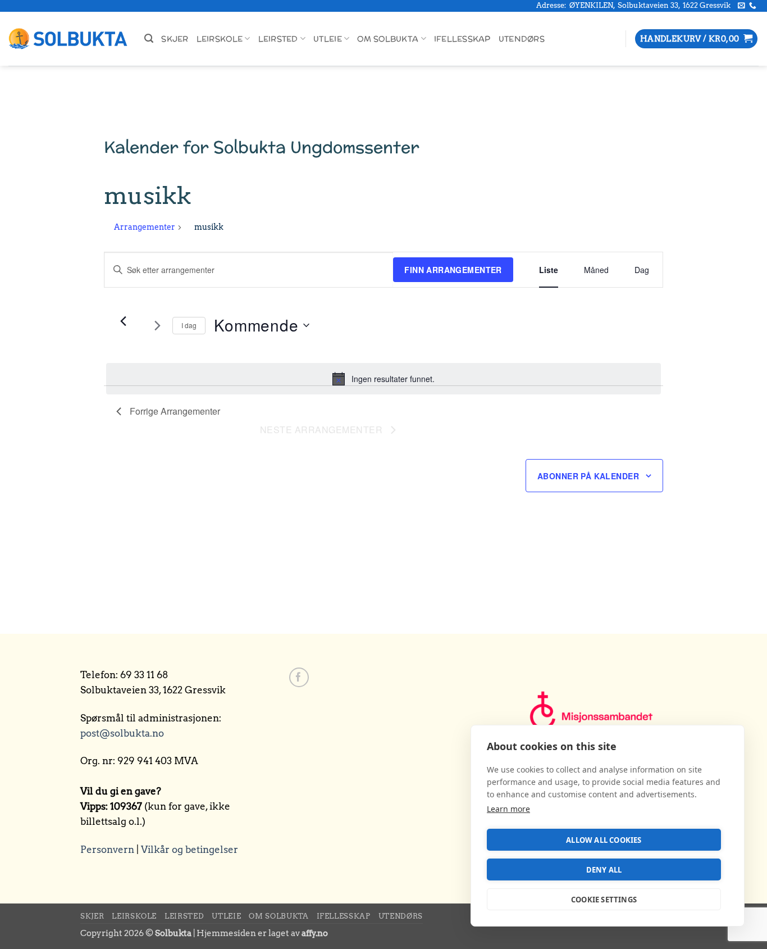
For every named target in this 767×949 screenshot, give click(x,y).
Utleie (327, 38)
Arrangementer (144, 227)
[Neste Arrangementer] (157, 325)
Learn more (508, 808)
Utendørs (522, 38)
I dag (189, 325)
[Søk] (148, 39)
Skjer (174, 38)
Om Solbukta (387, 38)
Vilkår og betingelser (189, 849)
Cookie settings (604, 899)
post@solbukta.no (122, 733)
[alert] (383, 378)
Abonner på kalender (588, 476)
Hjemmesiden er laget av (262, 933)
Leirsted (278, 38)
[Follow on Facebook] (299, 677)
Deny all (604, 870)
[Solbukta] (67, 39)
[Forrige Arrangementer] (123, 321)
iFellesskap (462, 38)
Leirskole (220, 38)
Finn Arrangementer (453, 269)
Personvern (107, 849)
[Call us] (752, 6)
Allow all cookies (603, 840)
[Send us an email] (741, 6)
